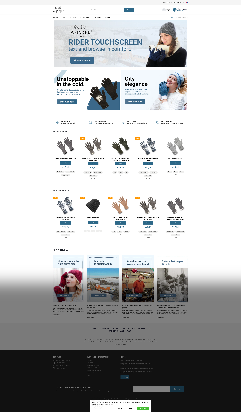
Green (93, 172)
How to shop (177, 2)
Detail (65, 163)
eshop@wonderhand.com (63, 360)
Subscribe (177, 389)
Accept (144, 408)
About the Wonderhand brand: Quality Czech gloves (136, 368)
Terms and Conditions (93, 367)
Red (99, 172)
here (111, 404)
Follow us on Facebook (63, 365)
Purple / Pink (66, 175)
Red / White (126, 172)
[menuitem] (57, 17)
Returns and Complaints (94, 370)
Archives (125, 377)
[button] (57, 43)
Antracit (126, 231)
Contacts (166, 2)
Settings (120, 408)
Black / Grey (60, 172)
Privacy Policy (91, 373)
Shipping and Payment (93, 365)
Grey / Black (120, 175)
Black (142, 171)
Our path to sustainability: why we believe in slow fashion (136, 364)
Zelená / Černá (70, 172)
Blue (87, 172)
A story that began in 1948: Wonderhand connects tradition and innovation (136, 372)
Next (186, 131)
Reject (131, 408)
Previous (183, 131)
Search (129, 10)
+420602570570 (60, 363)
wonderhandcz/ (60, 368)
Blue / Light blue (116, 172)
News (88, 375)
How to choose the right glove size (131, 360)
